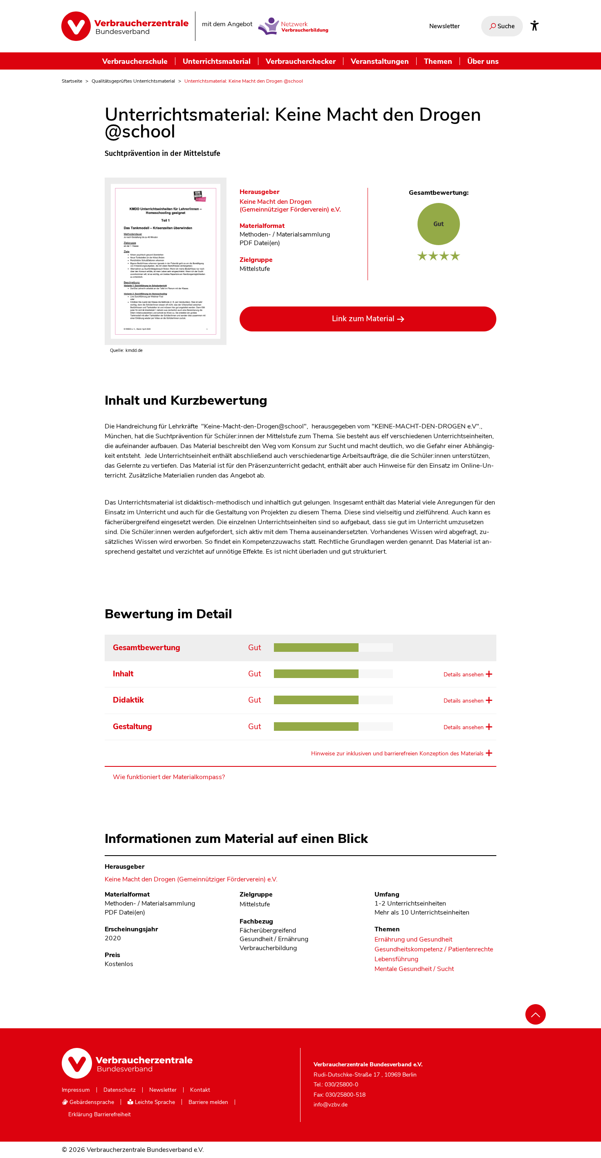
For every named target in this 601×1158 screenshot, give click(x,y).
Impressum (76, 1090)
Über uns (483, 61)
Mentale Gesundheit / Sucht (414, 969)
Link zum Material (363, 318)
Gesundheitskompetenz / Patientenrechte (434, 949)
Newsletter (444, 26)
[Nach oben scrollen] (535, 1014)
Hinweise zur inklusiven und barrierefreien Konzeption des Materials (397, 753)
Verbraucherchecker (301, 61)
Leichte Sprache (154, 1102)
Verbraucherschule (135, 61)
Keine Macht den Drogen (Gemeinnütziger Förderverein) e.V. (290, 206)
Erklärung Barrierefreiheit (99, 1114)
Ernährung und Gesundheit (413, 940)
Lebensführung (396, 959)
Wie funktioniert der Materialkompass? (169, 777)
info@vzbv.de (331, 1104)
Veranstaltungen (380, 61)
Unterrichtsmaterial (217, 61)
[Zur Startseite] (124, 26)
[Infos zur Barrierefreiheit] (534, 26)
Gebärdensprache (91, 1102)
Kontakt (200, 1090)
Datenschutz (119, 1090)
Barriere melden (208, 1102)
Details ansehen (464, 674)
